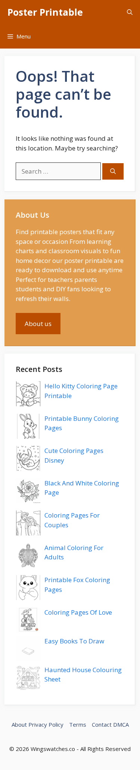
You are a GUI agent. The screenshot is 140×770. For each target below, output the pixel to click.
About (19, 724)
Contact (102, 724)
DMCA (121, 724)
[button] (129, 12)
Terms (77, 724)
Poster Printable (45, 12)
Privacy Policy (45, 724)
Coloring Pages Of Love (78, 612)
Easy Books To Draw (74, 641)
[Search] (113, 171)
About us (38, 323)
